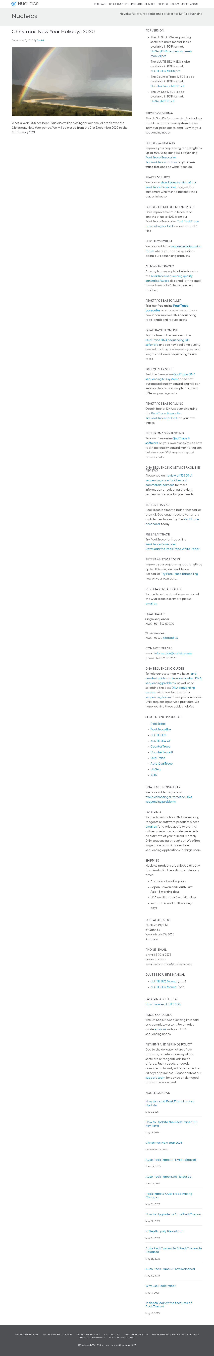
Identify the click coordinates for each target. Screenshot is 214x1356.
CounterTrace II (161, 752)
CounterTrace (160, 746)
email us (151, 603)
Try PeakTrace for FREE (161, 418)
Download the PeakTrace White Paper (172, 549)
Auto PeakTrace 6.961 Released (168, 1176)
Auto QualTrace (161, 763)
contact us (170, 638)
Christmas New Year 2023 (163, 1142)
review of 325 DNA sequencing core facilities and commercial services (168, 480)
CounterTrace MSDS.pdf (167, 86)
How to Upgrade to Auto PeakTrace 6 (173, 1214)
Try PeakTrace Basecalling (179, 574)
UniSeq (155, 769)
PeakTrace (158, 724)
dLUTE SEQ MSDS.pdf (165, 71)
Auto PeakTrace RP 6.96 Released (170, 1269)
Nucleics (14, 4)
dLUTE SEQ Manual (163, 981)
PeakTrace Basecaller (160, 157)
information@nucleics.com (173, 653)
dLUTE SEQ (158, 735)
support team (155, 1077)
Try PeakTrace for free (161, 162)
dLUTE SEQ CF (160, 741)
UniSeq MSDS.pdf (162, 101)
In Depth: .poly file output (164, 1231)
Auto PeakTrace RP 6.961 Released (170, 1160)
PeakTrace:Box (160, 729)
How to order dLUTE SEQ (163, 1004)
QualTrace (157, 758)
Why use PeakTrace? (160, 1286)
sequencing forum (158, 697)
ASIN (153, 775)
